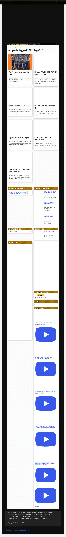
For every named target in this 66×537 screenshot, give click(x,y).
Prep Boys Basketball (13, 514)
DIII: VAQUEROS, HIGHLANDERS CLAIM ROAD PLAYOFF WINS (45, 73)
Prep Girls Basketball (25, 514)
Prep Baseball (41, 512)
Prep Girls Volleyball (25, 516)
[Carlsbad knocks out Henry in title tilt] (46, 103)
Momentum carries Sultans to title (19, 105)
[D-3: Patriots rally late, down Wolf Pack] (20, 69)
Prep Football (21, 512)
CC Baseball (42, 516)
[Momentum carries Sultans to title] (20, 103)
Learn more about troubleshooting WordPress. (17, 530)
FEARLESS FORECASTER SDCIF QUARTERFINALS (43, 138)
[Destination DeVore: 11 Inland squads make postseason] (20, 166)
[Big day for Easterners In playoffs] (20, 135)
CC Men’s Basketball (13, 518)
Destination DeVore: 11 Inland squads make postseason (20, 170)
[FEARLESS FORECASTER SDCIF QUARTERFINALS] (46, 135)
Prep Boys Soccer (37, 514)
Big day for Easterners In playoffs (19, 137)
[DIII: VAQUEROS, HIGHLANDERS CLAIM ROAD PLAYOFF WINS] (46, 69)
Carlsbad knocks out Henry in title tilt (44, 106)
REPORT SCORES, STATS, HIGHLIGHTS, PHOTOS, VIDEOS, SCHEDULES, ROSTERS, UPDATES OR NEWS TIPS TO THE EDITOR (19, 192)
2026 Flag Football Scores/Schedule (49, 203)
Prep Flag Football (31, 512)
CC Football (35, 516)
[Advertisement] (37, 21)
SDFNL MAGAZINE (49, 231)
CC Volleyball (44, 518)
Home (9, 47)
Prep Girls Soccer (47, 514)
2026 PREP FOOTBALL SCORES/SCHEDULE (50, 191)
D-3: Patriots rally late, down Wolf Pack (19, 73)
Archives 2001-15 (12, 512)
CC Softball (36, 518)
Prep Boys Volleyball (13, 516)
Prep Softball (49, 512)
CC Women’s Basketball (26, 518)
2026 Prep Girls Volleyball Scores (48, 215)
